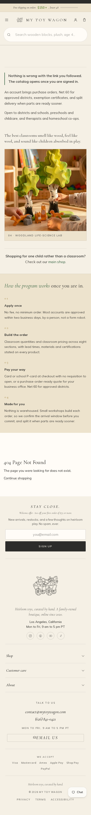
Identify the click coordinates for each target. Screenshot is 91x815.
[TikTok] (60, 636)
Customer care (16, 670)
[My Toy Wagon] (45, 586)
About (10, 684)
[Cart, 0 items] (84, 20)
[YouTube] (50, 636)
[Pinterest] (40, 636)
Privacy (23, 799)
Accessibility (62, 799)
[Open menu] (7, 20)
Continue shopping (18, 478)
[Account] (75, 20)
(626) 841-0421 (45, 719)
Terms (40, 799)
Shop (9, 655)
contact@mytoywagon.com (45, 711)
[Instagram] (30, 636)
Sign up (45, 546)
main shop (56, 262)
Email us (47, 737)
